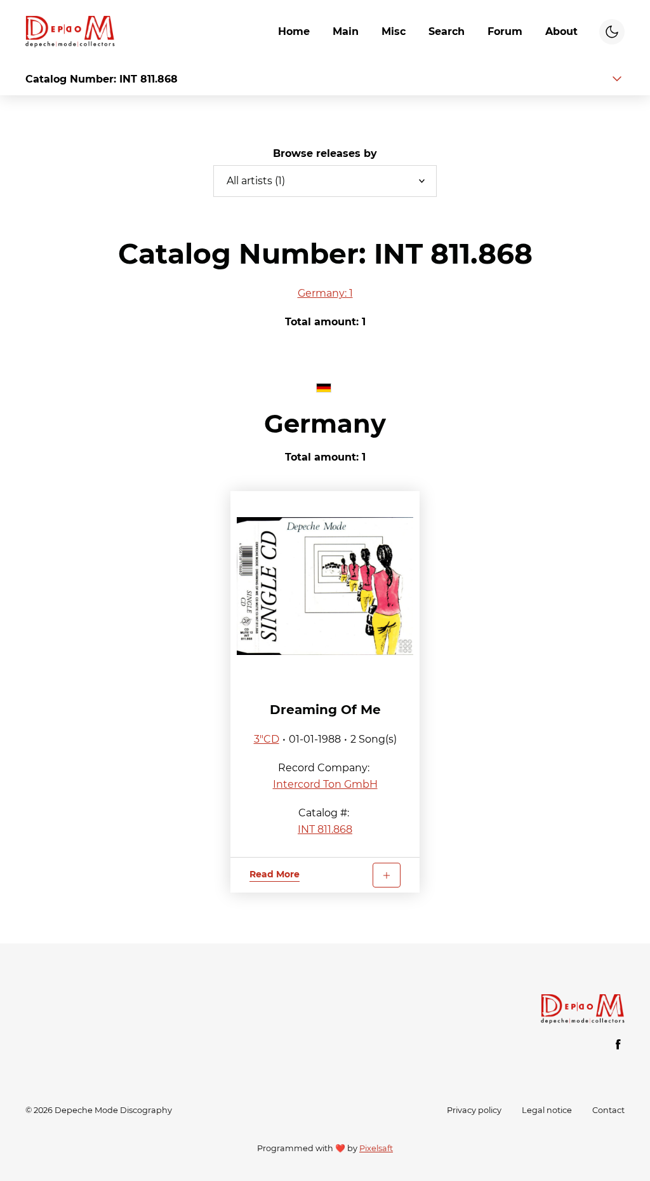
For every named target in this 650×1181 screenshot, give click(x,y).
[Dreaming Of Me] (325, 586)
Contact (608, 1110)
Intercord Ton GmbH (325, 784)
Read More (274, 874)
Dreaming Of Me (325, 709)
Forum (505, 31)
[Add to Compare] (387, 875)
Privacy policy (474, 1110)
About (561, 31)
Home (294, 31)
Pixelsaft (376, 1148)
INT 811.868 (325, 829)
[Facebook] (618, 1044)
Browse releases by (325, 153)
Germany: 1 (325, 293)
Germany (325, 423)
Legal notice (547, 1110)
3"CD (266, 739)
